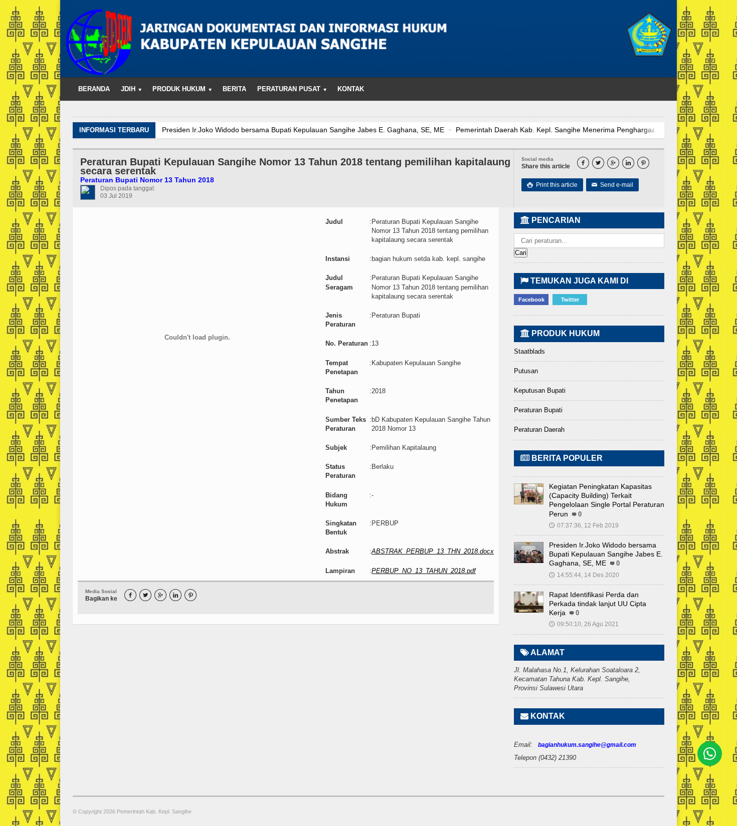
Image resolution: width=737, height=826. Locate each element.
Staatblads (529, 351)
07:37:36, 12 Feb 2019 (584, 525)
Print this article (552, 184)
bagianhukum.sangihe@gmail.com (587, 744)
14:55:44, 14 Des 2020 (584, 575)
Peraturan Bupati (538, 410)
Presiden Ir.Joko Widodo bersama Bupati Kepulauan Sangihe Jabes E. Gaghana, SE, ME (303, 130)
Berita (234, 89)
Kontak (350, 89)
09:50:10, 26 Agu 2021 (584, 624)
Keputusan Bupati (540, 390)
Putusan (526, 371)
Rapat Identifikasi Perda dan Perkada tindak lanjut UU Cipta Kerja (597, 604)
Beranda (94, 89)
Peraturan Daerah (539, 429)
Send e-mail (612, 184)
